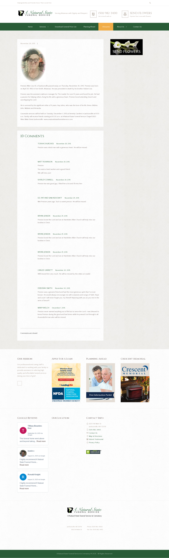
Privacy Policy (94, 443)
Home (30, 27)
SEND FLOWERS (141, 13)
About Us (120, 27)
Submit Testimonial (96, 439)
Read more (41, 441)
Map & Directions (95, 436)
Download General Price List (65, 27)
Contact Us (137, 27)
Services (43, 27)
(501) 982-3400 (107, 13)
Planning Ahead (89, 27)
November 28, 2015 (27, 44)
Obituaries (106, 27)
